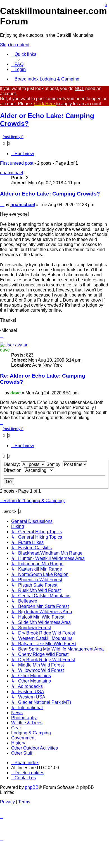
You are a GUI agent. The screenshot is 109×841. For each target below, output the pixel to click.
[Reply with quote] (106, 4)
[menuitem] (17, 64)
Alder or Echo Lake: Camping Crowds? (50, 194)
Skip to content (14, 44)
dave (5, 350)
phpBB (32, 787)
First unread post (16, 163)
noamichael (11, 172)
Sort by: (54, 464)
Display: (12, 464)
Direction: (14, 470)
